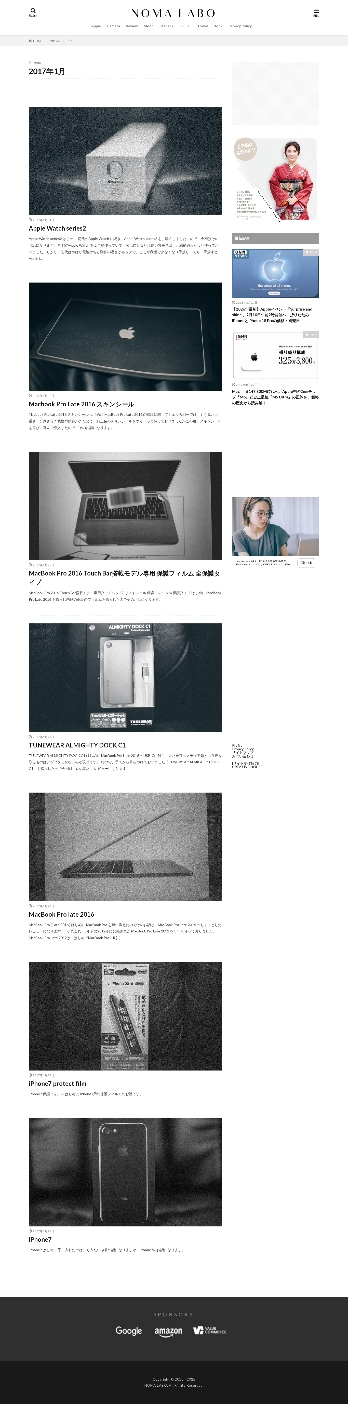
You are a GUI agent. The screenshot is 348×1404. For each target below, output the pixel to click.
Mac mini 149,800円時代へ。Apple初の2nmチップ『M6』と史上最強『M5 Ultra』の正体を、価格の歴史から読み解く (275, 397)
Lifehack (166, 26)
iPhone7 (40, 1239)
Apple (96, 26)
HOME (38, 41)
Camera (113, 26)
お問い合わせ (242, 756)
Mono (149, 26)
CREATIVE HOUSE (247, 767)
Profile (237, 745)
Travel (202, 26)
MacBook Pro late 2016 (61, 914)
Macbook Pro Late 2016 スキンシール (82, 404)
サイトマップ (242, 752)
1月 (70, 41)
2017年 (55, 41)
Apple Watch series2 (57, 228)
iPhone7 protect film (57, 1083)
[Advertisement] (276, 93)
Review (132, 26)
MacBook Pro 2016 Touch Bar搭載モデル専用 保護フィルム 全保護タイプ (124, 577)
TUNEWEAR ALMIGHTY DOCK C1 (77, 745)
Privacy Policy (240, 26)
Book (218, 26)
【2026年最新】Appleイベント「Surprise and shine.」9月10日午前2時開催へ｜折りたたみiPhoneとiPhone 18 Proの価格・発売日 (272, 315)
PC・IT (185, 26)
